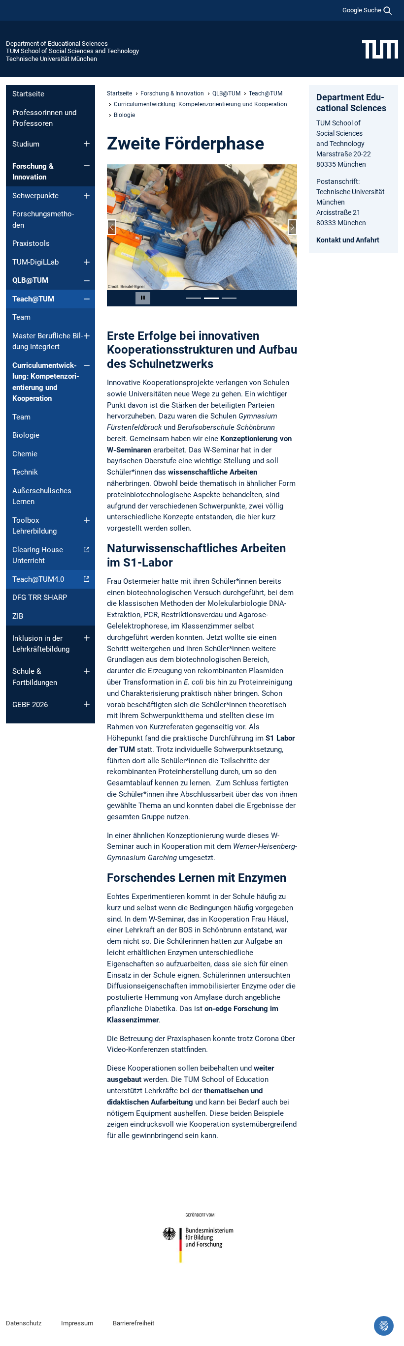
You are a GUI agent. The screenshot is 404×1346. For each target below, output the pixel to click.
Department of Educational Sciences (57, 43)
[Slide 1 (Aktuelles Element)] (193, 298)
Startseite (28, 94)
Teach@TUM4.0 (38, 579)
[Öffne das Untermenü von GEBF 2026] (87, 704)
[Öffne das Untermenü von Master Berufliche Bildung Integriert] (87, 336)
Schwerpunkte (35, 195)
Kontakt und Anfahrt (347, 240)
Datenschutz (23, 1323)
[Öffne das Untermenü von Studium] (87, 144)
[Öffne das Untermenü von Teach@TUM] (87, 299)
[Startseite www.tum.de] (380, 48)
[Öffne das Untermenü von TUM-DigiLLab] (87, 262)
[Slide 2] (211, 298)
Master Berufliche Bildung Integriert (47, 341)
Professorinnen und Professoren (44, 118)
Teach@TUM (33, 299)
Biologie (25, 435)
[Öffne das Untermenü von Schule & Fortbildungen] (87, 671)
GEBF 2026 (30, 704)
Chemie (24, 453)
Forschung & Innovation (33, 172)
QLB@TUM (30, 280)
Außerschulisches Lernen (41, 496)
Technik (25, 472)
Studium (25, 144)
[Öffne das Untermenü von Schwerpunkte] (87, 196)
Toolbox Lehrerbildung (34, 526)
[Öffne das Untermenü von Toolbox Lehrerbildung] (87, 520)
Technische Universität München (51, 58)
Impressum (77, 1323)
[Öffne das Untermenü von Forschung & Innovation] (87, 166)
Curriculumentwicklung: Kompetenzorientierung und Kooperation (45, 382)
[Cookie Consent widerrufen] (384, 1326)
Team (21, 317)
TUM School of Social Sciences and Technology (72, 51)
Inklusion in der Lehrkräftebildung (40, 644)
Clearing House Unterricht (37, 555)
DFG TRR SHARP (39, 597)
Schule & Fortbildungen (34, 677)
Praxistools (31, 243)
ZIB (17, 616)
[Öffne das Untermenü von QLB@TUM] (87, 281)
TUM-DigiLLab (35, 262)
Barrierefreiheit (133, 1323)
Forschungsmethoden (43, 219)
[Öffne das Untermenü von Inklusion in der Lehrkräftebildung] (87, 638)
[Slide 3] (229, 298)
